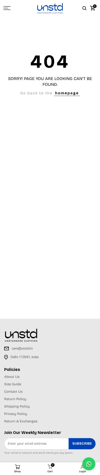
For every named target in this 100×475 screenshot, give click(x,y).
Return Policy (15, 399)
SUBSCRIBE (82, 444)
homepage (67, 93)
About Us (12, 377)
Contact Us (13, 391)
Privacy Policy (15, 414)
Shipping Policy (17, 406)
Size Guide (12, 384)
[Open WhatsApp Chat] (88, 463)
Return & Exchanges (20, 421)
